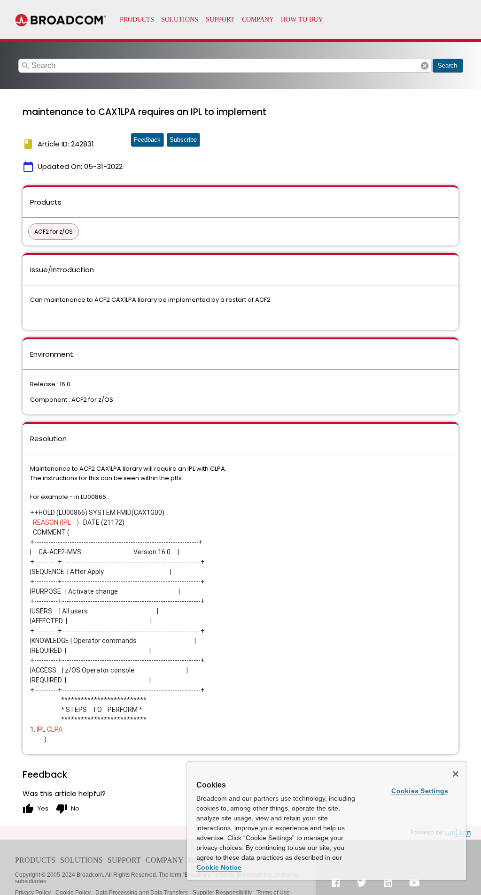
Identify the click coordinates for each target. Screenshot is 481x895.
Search (447, 65)
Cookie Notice (218, 867)
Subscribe (183, 139)
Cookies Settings (419, 791)
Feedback (147, 139)
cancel (424, 65)
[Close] (455, 774)
